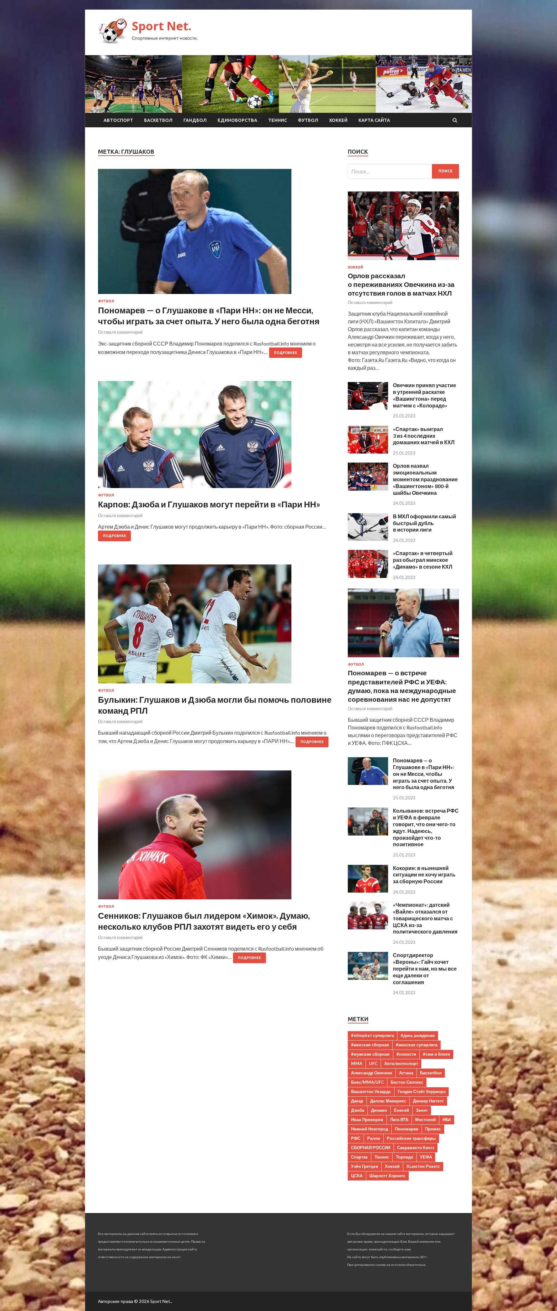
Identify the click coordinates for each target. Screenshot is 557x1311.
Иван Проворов (367, 1119)
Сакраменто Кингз (415, 1147)
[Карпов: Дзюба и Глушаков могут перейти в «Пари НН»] (216, 437)
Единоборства (237, 120)
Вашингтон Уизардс (371, 1091)
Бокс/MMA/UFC (367, 1082)
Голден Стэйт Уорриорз (421, 1091)
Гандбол (195, 120)
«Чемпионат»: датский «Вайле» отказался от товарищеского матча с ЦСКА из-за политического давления (425, 918)
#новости (406, 1054)
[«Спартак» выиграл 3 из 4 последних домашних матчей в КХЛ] (368, 451)
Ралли (373, 1138)
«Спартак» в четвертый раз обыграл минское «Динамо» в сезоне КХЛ (423, 560)
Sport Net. (161, 26)
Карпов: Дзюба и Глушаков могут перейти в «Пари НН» (209, 504)
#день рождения (418, 1035)
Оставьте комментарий (120, 332)
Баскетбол (158, 120)
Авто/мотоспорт (401, 1063)
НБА (447, 1119)
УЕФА (426, 1156)
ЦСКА (357, 1175)
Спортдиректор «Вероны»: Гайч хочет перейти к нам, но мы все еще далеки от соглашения (425, 968)
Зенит (422, 1110)
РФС (355, 1138)
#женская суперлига (416, 1044)
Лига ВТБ (399, 1119)
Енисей (401, 1110)
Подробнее (285, 353)
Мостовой (425, 1119)
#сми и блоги (436, 1054)
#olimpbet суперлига (372, 1035)
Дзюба (357, 1110)
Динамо (379, 1110)
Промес (433, 1128)
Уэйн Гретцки (364, 1166)
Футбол (308, 120)
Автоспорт (118, 120)
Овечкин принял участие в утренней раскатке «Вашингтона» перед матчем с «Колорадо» (424, 395)
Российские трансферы (411, 1138)
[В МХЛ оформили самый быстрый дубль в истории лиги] (368, 539)
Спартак (359, 1156)
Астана (406, 1072)
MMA (356, 1063)
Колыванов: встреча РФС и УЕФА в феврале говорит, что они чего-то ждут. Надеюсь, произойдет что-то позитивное (426, 827)
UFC (373, 1063)
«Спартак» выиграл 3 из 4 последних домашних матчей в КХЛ (423, 435)
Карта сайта (374, 120)
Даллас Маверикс (388, 1100)
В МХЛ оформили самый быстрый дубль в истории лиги (424, 523)
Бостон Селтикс (407, 1082)
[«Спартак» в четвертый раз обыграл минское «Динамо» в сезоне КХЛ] (368, 576)
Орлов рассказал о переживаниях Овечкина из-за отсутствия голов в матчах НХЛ (401, 284)
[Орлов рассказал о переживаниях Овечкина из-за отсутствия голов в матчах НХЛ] (403, 261)
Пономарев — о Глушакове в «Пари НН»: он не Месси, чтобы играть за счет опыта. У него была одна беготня (208, 315)
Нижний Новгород (369, 1128)
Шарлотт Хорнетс (387, 1175)
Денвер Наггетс (428, 1100)
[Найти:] (403, 171)
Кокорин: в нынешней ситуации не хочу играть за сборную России (424, 875)
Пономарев (406, 1128)
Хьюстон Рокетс (423, 1166)
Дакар (357, 1100)
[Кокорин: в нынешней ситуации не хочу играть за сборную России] (368, 890)
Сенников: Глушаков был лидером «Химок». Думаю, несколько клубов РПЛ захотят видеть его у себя (204, 921)
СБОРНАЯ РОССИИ (370, 1147)
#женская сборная (370, 1044)
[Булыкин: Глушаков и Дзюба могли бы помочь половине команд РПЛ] (216, 626)
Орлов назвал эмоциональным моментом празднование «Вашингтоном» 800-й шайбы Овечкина (425, 479)
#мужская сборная (370, 1054)
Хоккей (338, 120)
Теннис (277, 120)
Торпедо (404, 1156)
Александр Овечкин (371, 1072)
